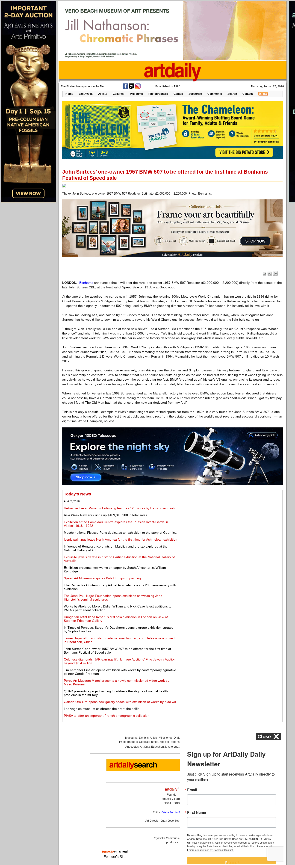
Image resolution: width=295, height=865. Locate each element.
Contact (247, 93)
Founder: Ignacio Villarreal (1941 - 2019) (172, 799)
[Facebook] (125, 88)
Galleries (118, 93)
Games (178, 93)
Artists (102, 93)
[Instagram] (138, 88)
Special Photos (148, 742)
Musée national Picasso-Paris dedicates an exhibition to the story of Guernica (120, 532)
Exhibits (144, 737)
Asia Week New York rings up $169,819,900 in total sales (105, 515)
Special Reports (169, 742)
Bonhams (86, 282)
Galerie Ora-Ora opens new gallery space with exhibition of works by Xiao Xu (120, 702)
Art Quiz (145, 746)
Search (232, 93)
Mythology (171, 746)
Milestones (165, 737)
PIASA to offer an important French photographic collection (106, 715)
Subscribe (195, 93)
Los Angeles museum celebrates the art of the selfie (101, 709)
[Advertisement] (230, 524)
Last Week (86, 93)
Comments (214, 93)
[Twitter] (131, 88)
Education (157, 746)
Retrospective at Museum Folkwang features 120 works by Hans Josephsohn (120, 508)
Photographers (158, 93)
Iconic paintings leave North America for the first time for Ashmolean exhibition (120, 539)
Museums (136, 93)
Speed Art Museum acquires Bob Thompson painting (102, 578)
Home (69, 93)
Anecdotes (132, 746)
